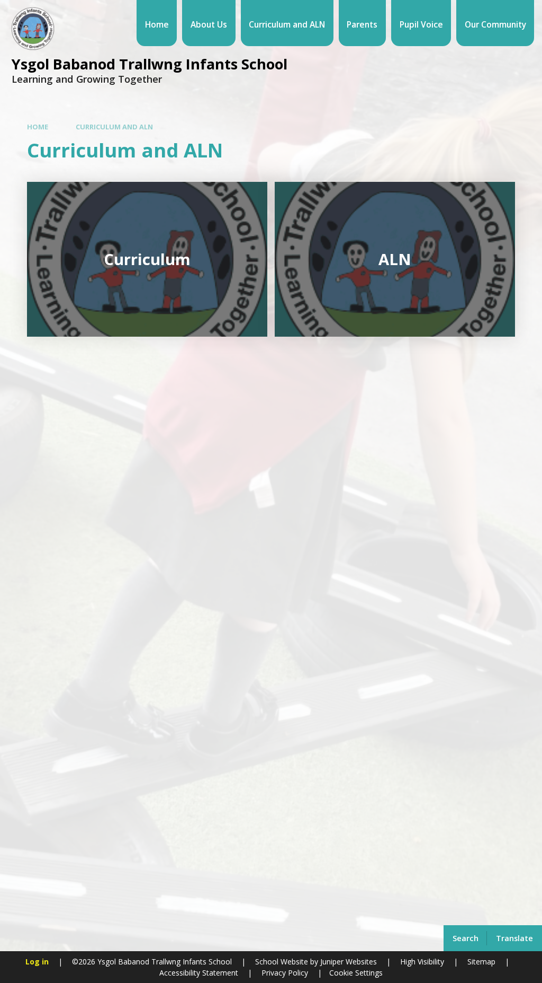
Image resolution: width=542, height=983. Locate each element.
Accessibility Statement (198, 973)
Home (37, 126)
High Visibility (422, 961)
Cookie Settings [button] (356, 973)
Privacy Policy (284, 973)
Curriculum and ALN (114, 126)
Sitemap (481, 961)
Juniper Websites (347, 961)
